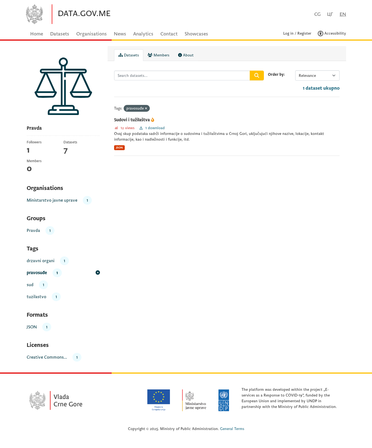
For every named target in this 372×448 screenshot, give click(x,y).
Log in (288, 33)
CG (317, 14)
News (120, 34)
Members (161, 55)
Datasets (59, 34)
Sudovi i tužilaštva (132, 120)
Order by (276, 74)
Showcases (196, 34)
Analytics (143, 34)
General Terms (232, 428)
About (188, 55)
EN (343, 14)
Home (36, 34)
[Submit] (257, 75)
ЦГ (330, 14)
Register (304, 33)
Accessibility (334, 33)
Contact (169, 34)
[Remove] (146, 108)
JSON (119, 147)
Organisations (91, 34)
